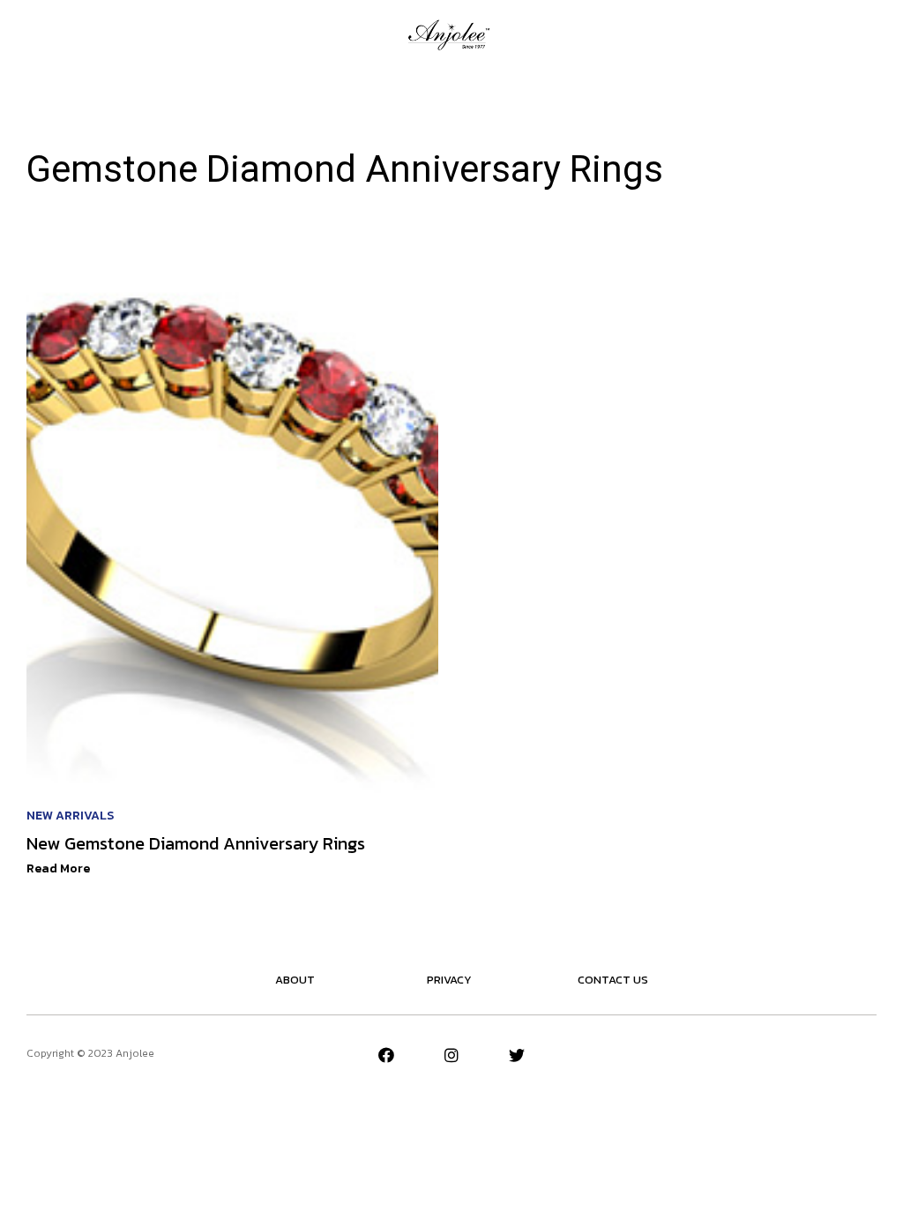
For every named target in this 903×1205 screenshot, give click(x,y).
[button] (34, 34)
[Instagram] (451, 1055)
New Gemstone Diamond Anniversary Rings (195, 843)
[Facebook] (386, 1055)
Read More (58, 868)
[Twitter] (517, 1055)
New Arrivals (70, 815)
